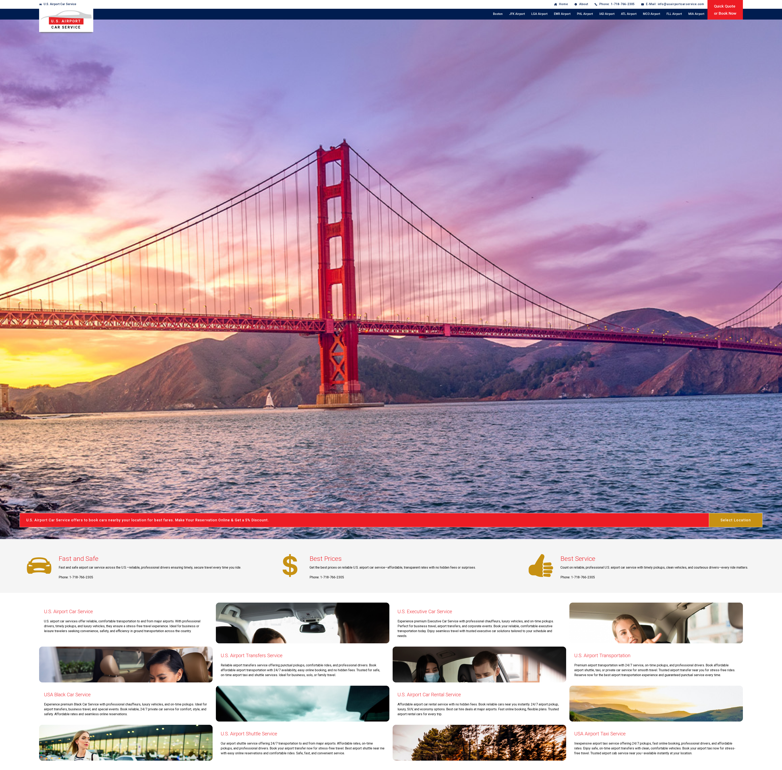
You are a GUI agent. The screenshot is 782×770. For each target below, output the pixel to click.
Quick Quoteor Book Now (725, 10)
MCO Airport (651, 14)
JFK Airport (517, 14)
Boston (498, 14)
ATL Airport (628, 14)
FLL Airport (674, 14)
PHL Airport (585, 14)
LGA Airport (539, 14)
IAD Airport (606, 14)
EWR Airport (562, 14)
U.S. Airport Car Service (60, 4)
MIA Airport (696, 14)
